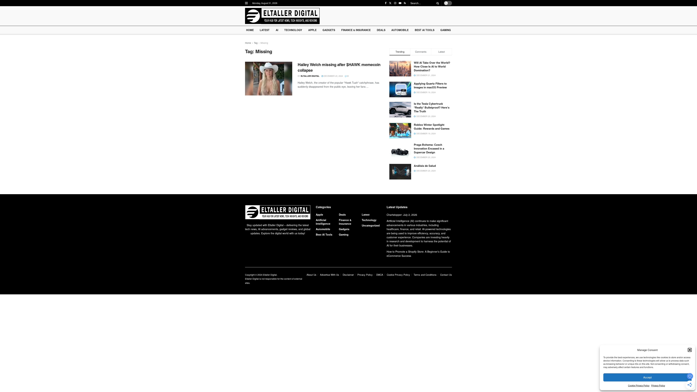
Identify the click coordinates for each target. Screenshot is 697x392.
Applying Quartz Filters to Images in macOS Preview (430, 85)
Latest (265, 30)
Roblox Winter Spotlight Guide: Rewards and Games (431, 126)
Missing (264, 42)
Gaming (445, 30)
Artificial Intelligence (323, 221)
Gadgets (329, 30)
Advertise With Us (329, 274)
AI (277, 30)
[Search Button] (437, 3)
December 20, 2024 (333, 75)
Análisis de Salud (425, 166)
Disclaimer (348, 274)
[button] (690, 350)
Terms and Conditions (425, 274)
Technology (293, 30)
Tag (256, 42)
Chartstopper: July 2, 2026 (402, 215)
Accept (647, 377)
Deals (381, 30)
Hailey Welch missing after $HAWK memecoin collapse (339, 67)
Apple (312, 30)
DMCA (379, 274)
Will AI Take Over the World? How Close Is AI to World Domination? (432, 66)
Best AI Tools (424, 30)
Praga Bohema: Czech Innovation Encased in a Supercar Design (429, 148)
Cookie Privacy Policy (638, 385)
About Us (311, 274)
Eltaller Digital (310, 76)
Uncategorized (371, 225)
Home (250, 30)
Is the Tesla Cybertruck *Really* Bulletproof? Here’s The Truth (431, 107)
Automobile (400, 30)
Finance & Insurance (356, 30)
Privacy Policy (658, 385)
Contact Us (446, 274)
